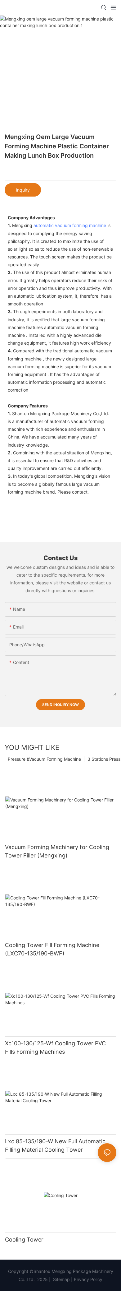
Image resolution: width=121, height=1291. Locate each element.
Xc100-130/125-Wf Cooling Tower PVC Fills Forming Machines (55, 1047)
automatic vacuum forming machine (70, 225)
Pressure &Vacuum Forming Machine (44, 759)
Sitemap (61, 1279)
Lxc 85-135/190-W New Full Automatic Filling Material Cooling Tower (55, 1145)
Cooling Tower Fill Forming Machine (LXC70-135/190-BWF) (52, 949)
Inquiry (23, 190)
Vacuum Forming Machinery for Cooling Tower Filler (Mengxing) (57, 851)
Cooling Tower (24, 1239)
